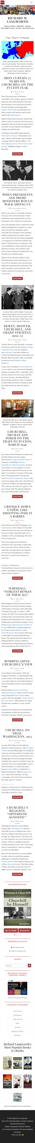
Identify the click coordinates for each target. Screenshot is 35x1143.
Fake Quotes (17, 1015)
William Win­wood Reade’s (11, 864)
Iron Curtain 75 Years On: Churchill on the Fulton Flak (17, 83)
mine (3, 681)
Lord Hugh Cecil (17, 829)
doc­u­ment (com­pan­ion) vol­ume (17, 478)
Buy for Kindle (23, 921)
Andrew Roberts (7, 110)
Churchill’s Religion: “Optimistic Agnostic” (17, 812)
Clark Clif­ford (13, 769)
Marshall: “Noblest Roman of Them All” (17, 591)
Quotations (18, 1011)
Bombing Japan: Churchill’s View (17, 662)
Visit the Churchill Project (17, 994)
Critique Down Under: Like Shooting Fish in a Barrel (17, 511)
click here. (9, 352)
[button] (14, 931)
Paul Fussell (18, 695)
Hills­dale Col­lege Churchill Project (17, 460)
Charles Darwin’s (7, 861)
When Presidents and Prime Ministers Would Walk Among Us (17, 199)
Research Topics (18, 1027)
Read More (18, 154)
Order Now (10, 921)
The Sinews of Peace (9, 136)
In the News (17, 1007)
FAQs (17, 1019)
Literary (17, 1023)
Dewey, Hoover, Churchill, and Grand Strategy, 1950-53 (17, 331)
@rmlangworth (18, 943)
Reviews (17, 1031)
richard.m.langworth (18, 947)
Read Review (17, 926)
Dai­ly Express (15, 115)
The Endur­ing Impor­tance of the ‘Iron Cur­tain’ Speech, (17, 143)
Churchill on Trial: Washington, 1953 (17, 733)
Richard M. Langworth (2, 2)
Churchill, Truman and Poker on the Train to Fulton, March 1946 (17, 438)
